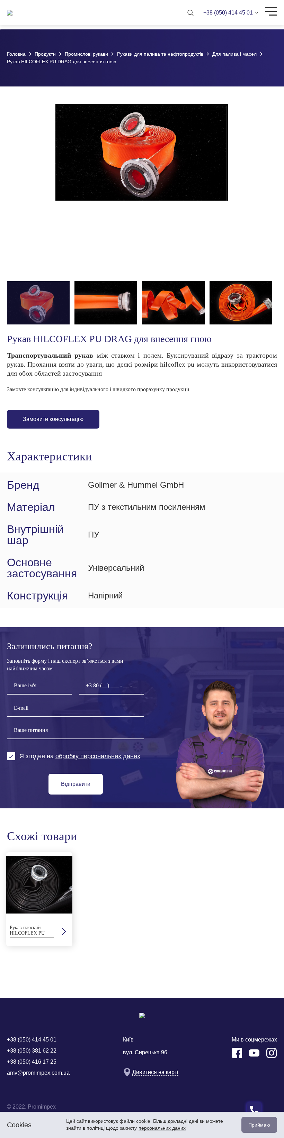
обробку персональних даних (97, 756)
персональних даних (162, 1128)
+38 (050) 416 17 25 (31, 1062)
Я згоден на (79, 756)
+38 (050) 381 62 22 (31, 1051)
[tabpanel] (39, 899)
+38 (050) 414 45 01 (228, 13)
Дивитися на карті (155, 1072)
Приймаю (259, 1125)
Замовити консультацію (53, 419)
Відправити (75, 784)
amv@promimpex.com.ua (38, 1073)
